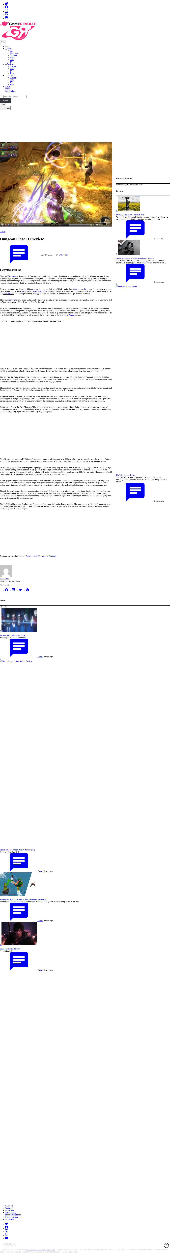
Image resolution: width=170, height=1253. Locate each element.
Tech (12, 73)
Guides (10, 75)
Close (3, 104)
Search (5, 101)
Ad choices (9, 1219)
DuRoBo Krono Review (126, 475)
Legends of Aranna (67, 315)
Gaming (13, 66)
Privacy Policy (10, 1212)
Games (7, 86)
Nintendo (13, 55)
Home (7, 46)
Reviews (10, 64)
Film (12, 60)
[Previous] (1, 607)
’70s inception (12, 276)
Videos (7, 89)
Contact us (9, 1208)
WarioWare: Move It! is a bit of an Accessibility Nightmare (23, 899)
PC (11, 51)
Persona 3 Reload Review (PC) (12, 635)
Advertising (9, 1210)
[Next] (5, 607)
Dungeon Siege (11, 300)
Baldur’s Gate (8, 294)
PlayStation (14, 53)
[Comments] (18, 254)
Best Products (10, 91)
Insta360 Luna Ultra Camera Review (130, 215)
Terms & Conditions (13, 1215)
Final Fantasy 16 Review (10, 949)
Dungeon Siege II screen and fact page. (41, 556)
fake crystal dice (80, 289)
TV (11, 62)
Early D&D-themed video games (35, 291)
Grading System (11, 1217)
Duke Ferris (63, 255)
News (9, 48)
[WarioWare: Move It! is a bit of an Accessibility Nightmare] (17, 895)
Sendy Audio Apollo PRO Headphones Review (135, 258)
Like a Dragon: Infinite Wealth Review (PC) (17, 850)
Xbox (12, 57)
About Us (9, 1206)
